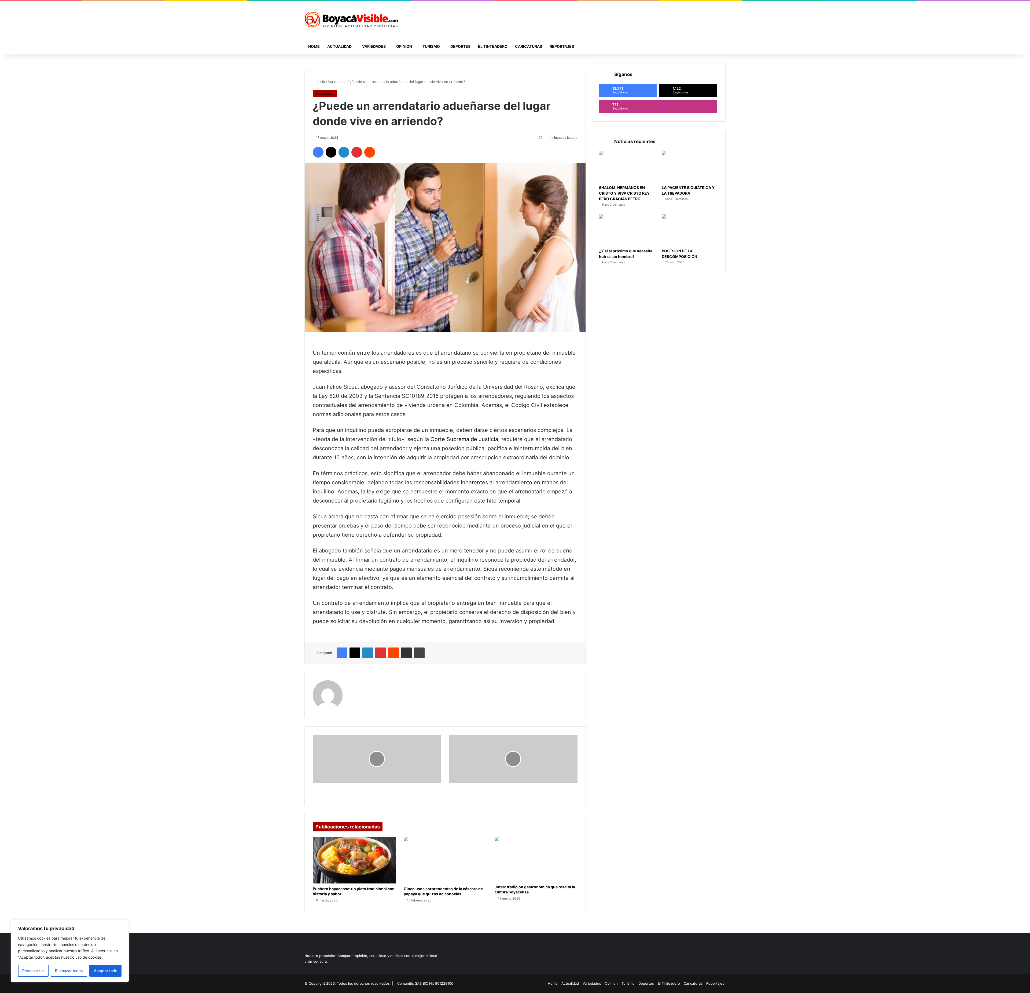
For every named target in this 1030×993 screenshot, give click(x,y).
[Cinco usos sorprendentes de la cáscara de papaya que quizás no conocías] (445, 860)
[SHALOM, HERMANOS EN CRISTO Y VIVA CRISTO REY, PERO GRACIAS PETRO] (626, 166)
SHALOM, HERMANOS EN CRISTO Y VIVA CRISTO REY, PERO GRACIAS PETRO (624, 193)
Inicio (320, 81)
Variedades (374, 46)
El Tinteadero (492, 46)
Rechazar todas (69, 970)
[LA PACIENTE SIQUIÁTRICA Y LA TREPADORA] (689, 166)
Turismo (431, 46)
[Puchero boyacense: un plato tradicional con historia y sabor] (354, 860)
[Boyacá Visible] (351, 20)
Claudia (357, 683)
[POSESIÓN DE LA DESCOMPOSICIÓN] (689, 230)
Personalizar (33, 970)
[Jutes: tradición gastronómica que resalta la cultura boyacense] (536, 859)
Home (314, 46)
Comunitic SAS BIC (413, 983)
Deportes (460, 46)
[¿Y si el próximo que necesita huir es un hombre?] (626, 230)
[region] (70, 951)
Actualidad (339, 46)
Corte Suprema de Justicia (464, 439)
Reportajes (562, 46)
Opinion (404, 46)
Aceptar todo (105, 970)
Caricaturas (528, 46)
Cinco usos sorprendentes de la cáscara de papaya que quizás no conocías (443, 891)
